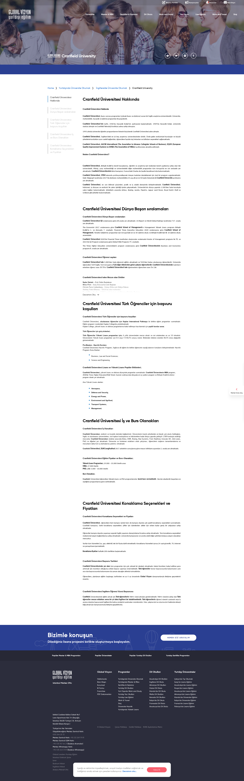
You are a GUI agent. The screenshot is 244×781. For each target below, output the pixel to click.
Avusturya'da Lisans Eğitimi (185, 691)
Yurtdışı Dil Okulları (125, 688)
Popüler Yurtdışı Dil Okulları (140, 655)
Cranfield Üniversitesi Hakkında (60, 99)
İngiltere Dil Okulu (156, 682)
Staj (235, 14)
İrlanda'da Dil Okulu (157, 691)
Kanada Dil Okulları (157, 697)
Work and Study (166, 14)
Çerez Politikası (121, 727)
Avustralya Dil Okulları (158, 679)
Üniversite (89, 14)
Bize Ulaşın (101, 682)
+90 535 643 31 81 (60, 750)
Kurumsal (101, 685)
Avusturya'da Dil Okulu (158, 706)
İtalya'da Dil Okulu (156, 700)
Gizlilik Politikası (135, 727)
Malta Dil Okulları (156, 694)
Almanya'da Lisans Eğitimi (185, 694)
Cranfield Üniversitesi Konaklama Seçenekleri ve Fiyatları (62, 149)
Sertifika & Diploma (128, 14)
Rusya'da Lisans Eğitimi (183, 688)
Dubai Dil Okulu (155, 688)
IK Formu (100, 688)
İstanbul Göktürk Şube (62, 757)
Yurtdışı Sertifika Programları (177, 655)
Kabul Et (157, 770)
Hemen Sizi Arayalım (178, 637)
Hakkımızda (102, 679)
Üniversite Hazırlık (125, 706)
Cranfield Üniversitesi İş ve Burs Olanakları (61, 136)
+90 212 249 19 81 (77, 737)
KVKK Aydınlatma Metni (152, 727)
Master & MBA (107, 14)
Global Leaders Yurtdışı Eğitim (65, 754)
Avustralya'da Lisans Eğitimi (185, 685)
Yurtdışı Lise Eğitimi (125, 697)
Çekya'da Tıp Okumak (183, 679)
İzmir (55, 760)
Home (51, 88)
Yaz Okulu (184, 14)
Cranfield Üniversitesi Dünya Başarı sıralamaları (63, 110)
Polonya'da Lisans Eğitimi (184, 706)
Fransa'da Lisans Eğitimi (184, 703)
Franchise (101, 691)
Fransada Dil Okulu (157, 703)
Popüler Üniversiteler (103, 655)
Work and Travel (219, 14)
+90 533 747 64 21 (60, 744)
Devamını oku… (130, 771)
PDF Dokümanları (104, 694)
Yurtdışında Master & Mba (128, 682)
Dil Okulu (148, 14)
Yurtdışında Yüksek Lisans (128, 709)
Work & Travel (123, 700)
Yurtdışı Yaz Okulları (126, 694)
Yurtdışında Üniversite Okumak (74, 88)
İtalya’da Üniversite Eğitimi (185, 700)
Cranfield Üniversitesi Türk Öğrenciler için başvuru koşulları (60, 123)
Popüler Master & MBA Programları (66, 655)
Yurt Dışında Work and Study (130, 691)
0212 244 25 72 (58, 734)
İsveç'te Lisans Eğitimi (183, 682)
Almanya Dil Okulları (157, 685)
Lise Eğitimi (201, 14)
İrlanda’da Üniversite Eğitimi (185, 697)
